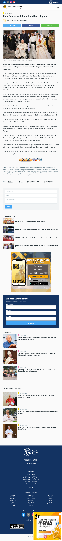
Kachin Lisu (31, 497)
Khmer (31, 504)
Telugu (50, 500)
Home (28, 474)
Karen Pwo (31, 500)
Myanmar (50, 495)
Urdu (50, 502)
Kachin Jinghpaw (31, 495)
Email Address (9, 304)
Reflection (34, 481)
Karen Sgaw (31, 502)
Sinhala (50, 497)
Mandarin (31, 505)
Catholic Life (35, 479)
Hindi (13, 502)
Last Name (8, 316)
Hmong (13, 504)
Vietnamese (50, 504)
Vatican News (8, 13)
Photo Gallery (26, 479)
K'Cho (13, 505)
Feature (34, 476)
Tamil (50, 498)
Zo (50, 505)
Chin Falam (13, 497)
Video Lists (27, 481)
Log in (31, 487)
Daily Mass (27, 483)
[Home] (12, 7)
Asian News (23, 335)
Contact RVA (26, 478)
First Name (8, 310)
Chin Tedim (13, 500)
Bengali (13, 495)
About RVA (27, 476)
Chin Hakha (13, 498)
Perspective (35, 478)
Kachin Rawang (31, 498)
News (33, 474)
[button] (12, 25)
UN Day (34, 483)
